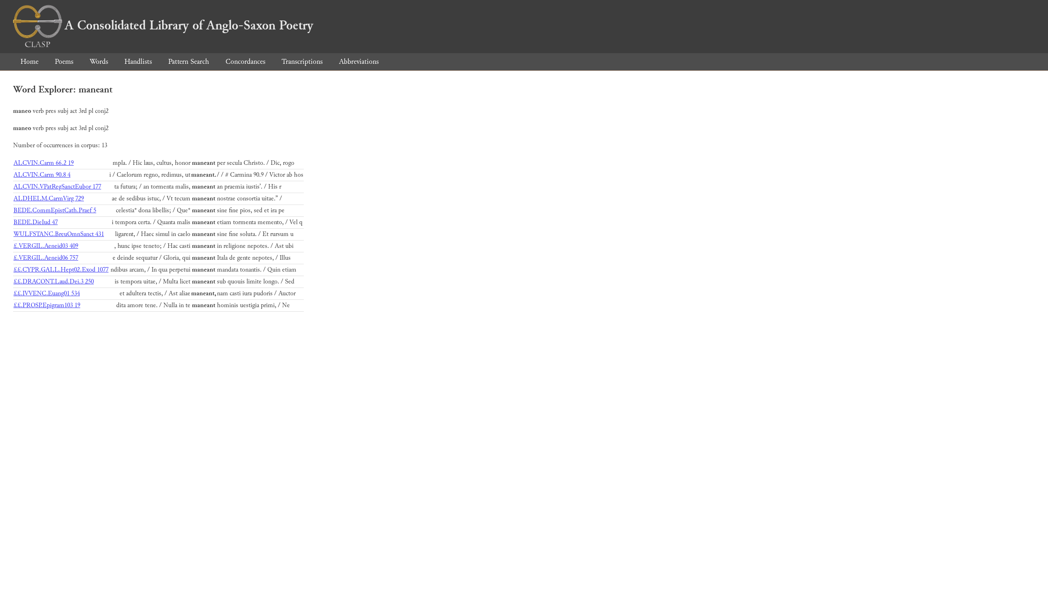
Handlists (138, 61)
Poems (64, 61)
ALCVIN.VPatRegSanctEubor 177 (57, 186)
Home (29, 61)
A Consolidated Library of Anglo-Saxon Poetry (189, 25)
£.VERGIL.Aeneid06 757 (46, 258)
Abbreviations (359, 61)
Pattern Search (188, 61)
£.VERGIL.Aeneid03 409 (46, 246)
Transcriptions (302, 61)
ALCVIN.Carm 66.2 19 (44, 163)
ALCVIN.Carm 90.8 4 (42, 175)
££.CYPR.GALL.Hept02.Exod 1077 (61, 269)
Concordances (245, 61)
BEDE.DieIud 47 (36, 222)
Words (99, 61)
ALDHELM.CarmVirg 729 (49, 198)
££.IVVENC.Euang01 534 (47, 293)
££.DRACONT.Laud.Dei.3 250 (54, 281)
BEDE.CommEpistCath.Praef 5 (55, 210)
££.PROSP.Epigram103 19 (47, 305)
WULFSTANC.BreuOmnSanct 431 (59, 234)
